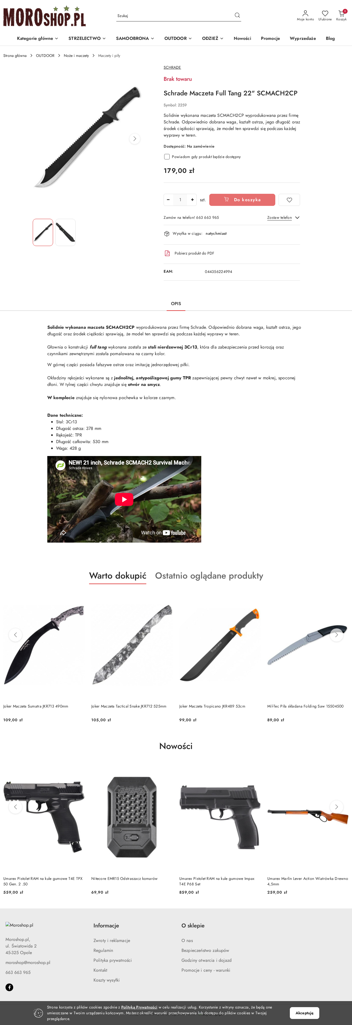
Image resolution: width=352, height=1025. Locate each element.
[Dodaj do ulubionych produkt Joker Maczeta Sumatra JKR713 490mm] (78, 597)
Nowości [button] (176, 746)
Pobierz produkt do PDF (194, 253)
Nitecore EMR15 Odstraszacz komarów (124, 878)
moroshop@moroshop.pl (28, 962)
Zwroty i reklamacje (112, 940)
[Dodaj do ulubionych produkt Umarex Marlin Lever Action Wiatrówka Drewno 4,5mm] (342, 769)
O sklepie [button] (193, 926)
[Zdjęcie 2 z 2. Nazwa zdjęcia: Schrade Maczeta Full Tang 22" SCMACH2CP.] (65, 232)
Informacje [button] (106, 926)
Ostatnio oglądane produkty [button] (209, 575)
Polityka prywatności (113, 960)
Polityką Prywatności (139, 1007)
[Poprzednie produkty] (15, 635)
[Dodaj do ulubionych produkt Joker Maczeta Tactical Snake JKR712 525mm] (166, 597)
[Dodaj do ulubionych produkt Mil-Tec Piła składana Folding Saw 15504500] (342, 597)
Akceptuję (305, 1013)
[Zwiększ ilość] (192, 200)
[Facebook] (9, 987)
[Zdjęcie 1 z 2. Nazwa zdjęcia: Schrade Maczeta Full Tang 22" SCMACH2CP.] (43, 232)
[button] (38, 39)
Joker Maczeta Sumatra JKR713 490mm (35, 706)
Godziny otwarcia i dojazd (207, 960)
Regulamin (103, 950)
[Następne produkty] (337, 635)
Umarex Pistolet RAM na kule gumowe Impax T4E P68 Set (216, 881)
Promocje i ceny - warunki (206, 970)
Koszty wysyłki (107, 980)
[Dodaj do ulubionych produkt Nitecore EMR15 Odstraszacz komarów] (166, 769)
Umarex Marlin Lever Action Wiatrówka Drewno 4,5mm (307, 881)
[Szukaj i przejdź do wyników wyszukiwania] (237, 16)
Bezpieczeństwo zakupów (205, 950)
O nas (187, 940)
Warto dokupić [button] (117, 575)
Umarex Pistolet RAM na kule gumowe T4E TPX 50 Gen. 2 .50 (43, 881)
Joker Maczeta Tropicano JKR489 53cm (212, 706)
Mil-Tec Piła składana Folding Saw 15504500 (305, 706)
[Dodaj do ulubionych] (289, 200)
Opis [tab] (176, 303)
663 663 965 (18, 972)
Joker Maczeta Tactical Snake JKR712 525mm (128, 706)
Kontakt (100, 970)
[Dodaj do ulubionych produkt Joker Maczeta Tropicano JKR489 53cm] (254, 597)
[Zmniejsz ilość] (168, 200)
